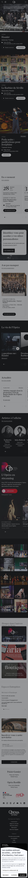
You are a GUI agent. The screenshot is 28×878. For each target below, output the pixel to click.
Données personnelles (14, 836)
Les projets (5, 698)
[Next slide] (26, 217)
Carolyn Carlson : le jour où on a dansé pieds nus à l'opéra (11, 525)
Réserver (21, 47)
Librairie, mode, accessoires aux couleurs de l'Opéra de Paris (14, 674)
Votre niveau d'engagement (10, 700)
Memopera (14, 827)
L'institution (14, 821)
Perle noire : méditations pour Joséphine (7, 445)
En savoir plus (10, 210)
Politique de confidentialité (9, 870)
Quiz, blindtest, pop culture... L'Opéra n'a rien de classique (14, 656)
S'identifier (14, 10)
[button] (4, 217)
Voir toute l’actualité (6, 380)
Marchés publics (14, 825)
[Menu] (25, 2)
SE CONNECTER (9, 250)
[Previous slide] (22, 217)
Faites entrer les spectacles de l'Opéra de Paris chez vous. (14, 637)
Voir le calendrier (5, 180)
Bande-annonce (9, 47)
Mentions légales (14, 829)
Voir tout (4, 706)
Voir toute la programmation (8, 268)
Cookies (14, 842)
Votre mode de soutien (8, 696)
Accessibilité (14, 838)
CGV (14, 840)
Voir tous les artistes (7, 421)
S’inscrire (14, 762)
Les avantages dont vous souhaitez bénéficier (12, 702)
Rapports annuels (14, 823)
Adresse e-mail (5, 744)
